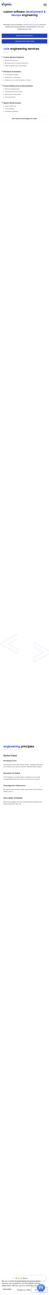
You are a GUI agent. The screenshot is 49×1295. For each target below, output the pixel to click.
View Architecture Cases (24, 41)
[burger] (44, 5)
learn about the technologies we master (24, 119)
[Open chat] (41, 1287)
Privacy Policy (7, 1289)
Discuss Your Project (24, 36)
